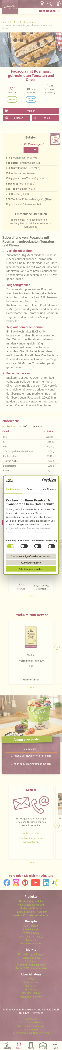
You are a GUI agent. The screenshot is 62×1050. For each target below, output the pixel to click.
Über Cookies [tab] (48, 489)
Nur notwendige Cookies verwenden (31, 556)
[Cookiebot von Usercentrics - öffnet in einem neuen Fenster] (43, 480)
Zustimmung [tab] (13, 489)
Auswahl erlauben (31, 562)
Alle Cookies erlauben (31, 569)
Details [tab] (30, 489)
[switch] (24, 546)
